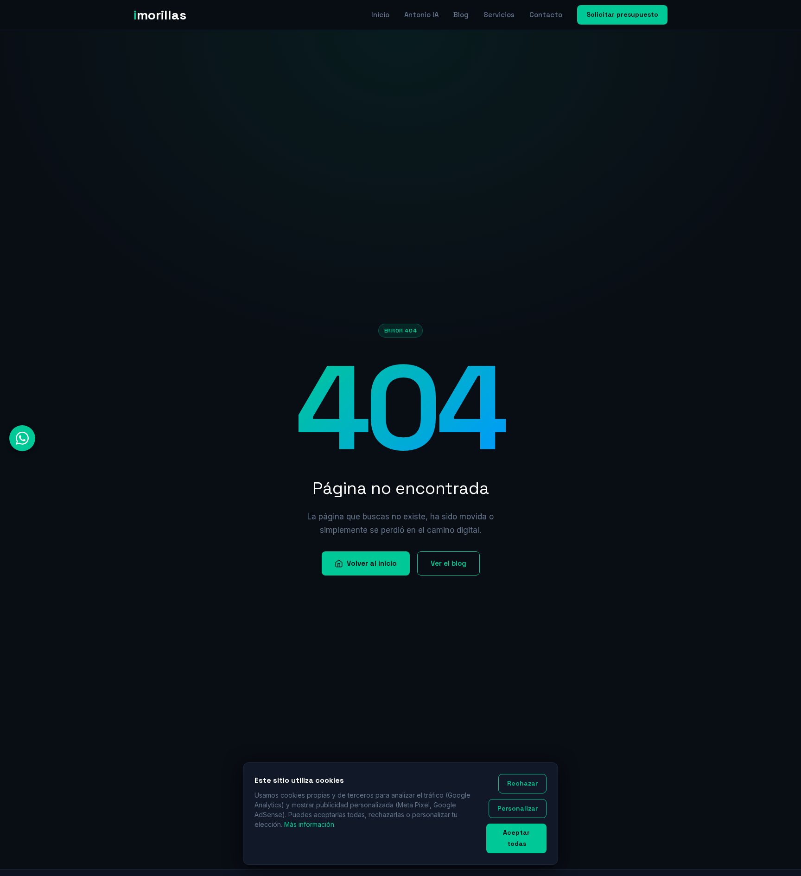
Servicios (499, 14)
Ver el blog (448, 563)
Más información (309, 824)
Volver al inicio (372, 563)
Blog (461, 14)
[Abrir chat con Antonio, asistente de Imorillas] (22, 438)
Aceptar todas (516, 838)
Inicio (380, 14)
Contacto (545, 14)
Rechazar (522, 783)
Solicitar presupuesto (622, 14)
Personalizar (517, 808)
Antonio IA (421, 14)
